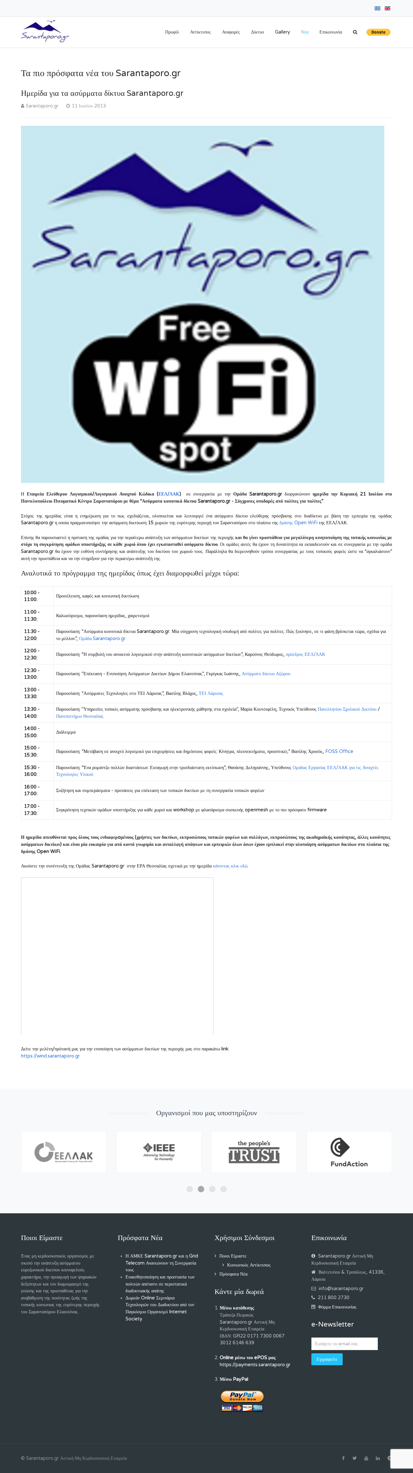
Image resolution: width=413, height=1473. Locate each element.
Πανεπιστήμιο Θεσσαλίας (80, 716)
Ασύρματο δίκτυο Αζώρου (266, 673)
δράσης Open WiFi (298, 523)
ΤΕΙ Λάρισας (211, 693)
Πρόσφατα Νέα (233, 1274)
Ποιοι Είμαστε (233, 1256)
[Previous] (33, 1161)
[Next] (380, 1161)
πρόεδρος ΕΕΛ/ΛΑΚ (305, 654)
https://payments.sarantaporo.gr (255, 1365)
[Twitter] (354, 1458)
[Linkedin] (378, 1458)
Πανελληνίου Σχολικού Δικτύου (347, 709)
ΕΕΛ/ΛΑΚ (168, 494)
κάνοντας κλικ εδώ (230, 866)
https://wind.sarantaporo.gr (50, 1056)
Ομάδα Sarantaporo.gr (102, 638)
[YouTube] (366, 1458)
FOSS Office (339, 751)
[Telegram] (389, 1458)
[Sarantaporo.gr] (45, 31)
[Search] (355, 32)
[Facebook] (343, 1458)
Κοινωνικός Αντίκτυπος (249, 1265)
